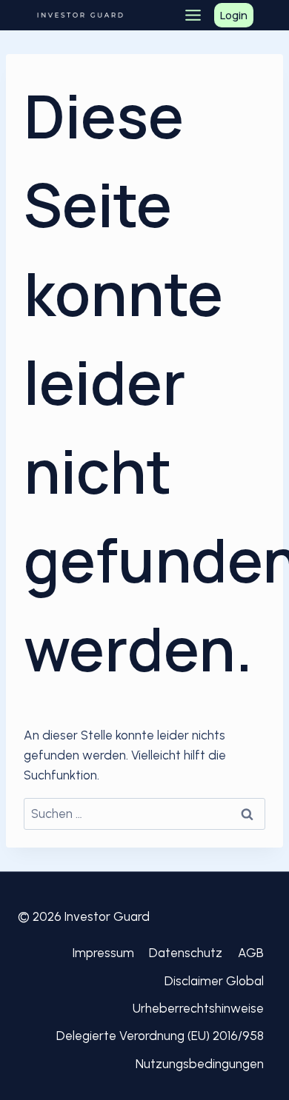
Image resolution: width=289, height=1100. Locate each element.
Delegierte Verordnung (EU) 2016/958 (160, 1035)
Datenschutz (185, 952)
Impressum (103, 952)
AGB (251, 952)
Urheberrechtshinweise (198, 1008)
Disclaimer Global (214, 980)
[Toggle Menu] (193, 15)
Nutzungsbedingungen (200, 1063)
